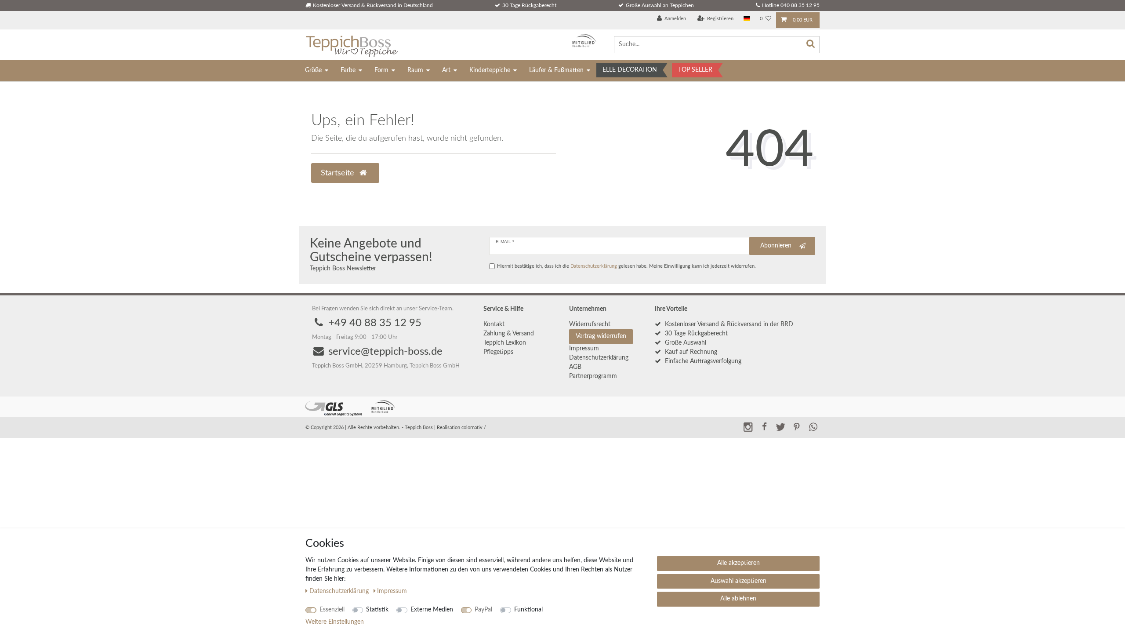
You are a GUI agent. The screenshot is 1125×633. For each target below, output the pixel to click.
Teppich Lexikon (504, 343)
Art (446, 70)
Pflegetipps (498, 352)
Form (381, 70)
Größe (313, 70)
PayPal (483, 610)
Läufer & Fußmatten (556, 70)
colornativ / (473, 427)
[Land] (747, 19)
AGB (575, 367)
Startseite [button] (338, 173)
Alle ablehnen (738, 599)
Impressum (584, 349)
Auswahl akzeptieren (738, 581)
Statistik (377, 610)
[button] (764, 427)
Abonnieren (775, 246)
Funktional (528, 610)
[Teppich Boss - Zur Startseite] (351, 44)
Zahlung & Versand (508, 334)
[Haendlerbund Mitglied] (582, 41)
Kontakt (493, 324)
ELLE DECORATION (629, 70)
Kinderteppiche (489, 70)
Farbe (348, 70)
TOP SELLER (695, 70)
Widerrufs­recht (589, 324)
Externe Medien (431, 610)
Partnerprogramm (593, 376)
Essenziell (332, 610)
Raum (415, 70)
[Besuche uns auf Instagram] (748, 427)
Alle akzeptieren (738, 563)
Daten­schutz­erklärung (598, 358)
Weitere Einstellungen (334, 622)
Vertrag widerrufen (601, 336)
